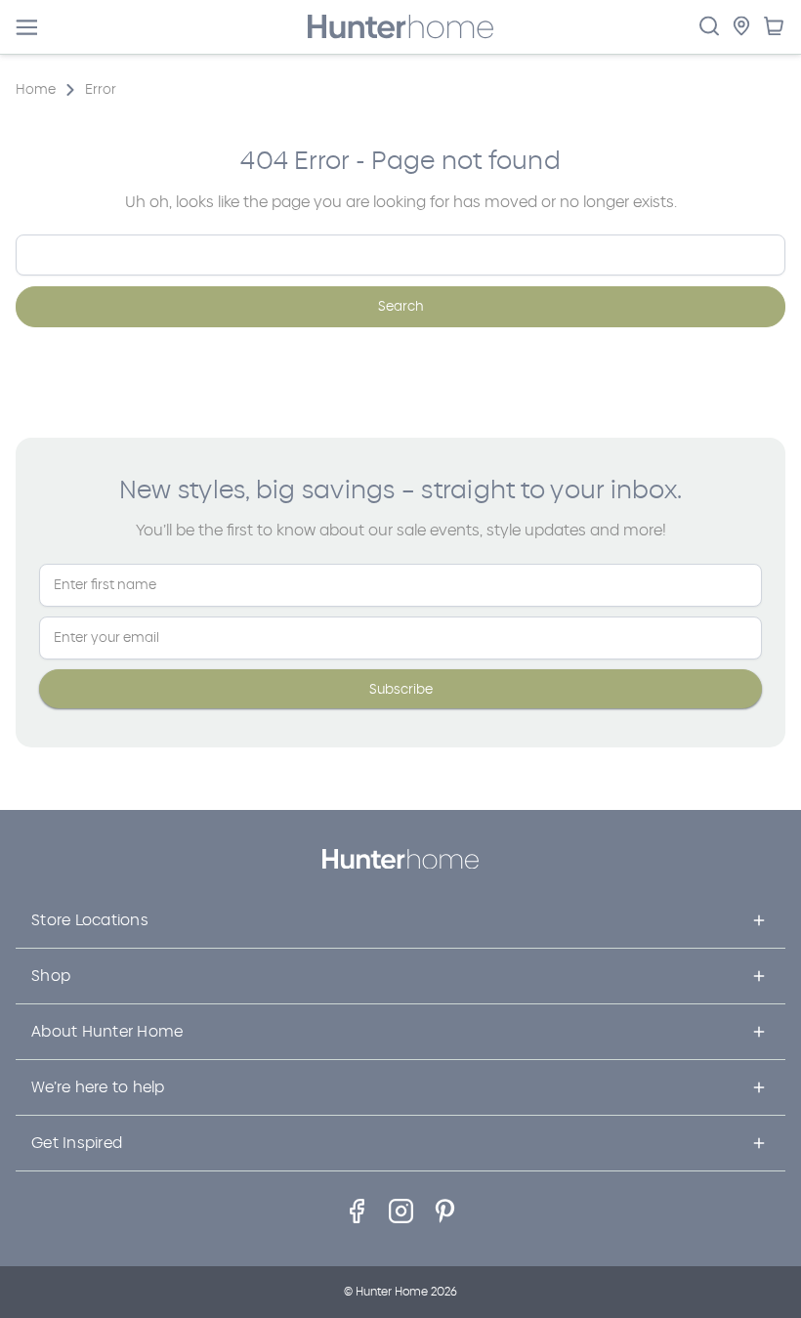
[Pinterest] (445, 1211)
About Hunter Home (107, 1031)
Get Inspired (76, 1142)
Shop (50, 975)
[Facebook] (357, 1211)
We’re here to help (98, 1087)
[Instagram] (401, 1211)
